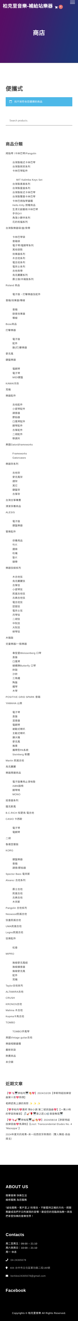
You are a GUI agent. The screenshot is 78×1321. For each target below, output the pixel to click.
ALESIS (10, 512)
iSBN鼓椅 (18, 786)
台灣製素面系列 (21, 184)
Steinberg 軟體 (21, 754)
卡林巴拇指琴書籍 (22, 201)
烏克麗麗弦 (18, 581)
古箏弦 (16, 585)
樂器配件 (11, 395)
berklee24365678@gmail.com (28, 1275)
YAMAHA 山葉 (14, 703)
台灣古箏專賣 (13, 500)
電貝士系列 (18, 266)
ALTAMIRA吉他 (14, 991)
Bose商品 (11, 324)
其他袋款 (17, 249)
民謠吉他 (17, 893)
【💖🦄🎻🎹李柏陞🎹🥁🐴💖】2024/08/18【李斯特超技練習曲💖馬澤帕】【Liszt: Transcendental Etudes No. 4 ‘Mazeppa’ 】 (39, 1124)
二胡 (8, 838)
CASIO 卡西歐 (14, 819)
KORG (9, 850)
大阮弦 (16, 627)
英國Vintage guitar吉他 (19, 1037)
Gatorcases (19, 457)
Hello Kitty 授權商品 (24, 205)
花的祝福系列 (20, 222)
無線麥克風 (18, 971)
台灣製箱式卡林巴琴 (24, 162)
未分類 (9, 1062)
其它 (15, 485)
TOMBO (10, 1022)
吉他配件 (17, 404)
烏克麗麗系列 (20, 275)
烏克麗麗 (11, 766)
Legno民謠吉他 (14, 932)
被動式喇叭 (18, 729)
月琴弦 (16, 614)
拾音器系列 (12, 800)
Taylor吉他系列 (14, 985)
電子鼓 (16, 339)
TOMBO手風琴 (21, 1031)
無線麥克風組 (20, 962)
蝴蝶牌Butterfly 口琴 (24, 665)
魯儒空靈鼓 (12, 844)
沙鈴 (15, 674)
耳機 (8, 389)
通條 (15, 549)
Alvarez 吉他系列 (16, 880)
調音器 (16, 413)
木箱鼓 (9, 637)
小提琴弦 (17, 589)
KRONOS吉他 (14, 1004)
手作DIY (17, 213)
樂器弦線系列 (13, 567)
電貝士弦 (17, 610)
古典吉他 (17, 897)
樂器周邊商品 (13, 772)
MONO (16, 794)
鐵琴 (15, 686)
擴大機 (16, 737)
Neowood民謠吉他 (16, 914)
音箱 (15, 309)
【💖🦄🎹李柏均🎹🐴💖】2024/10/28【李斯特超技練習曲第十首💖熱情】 (38, 1095)
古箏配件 (17, 430)
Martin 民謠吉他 (15, 760)
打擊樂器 (11, 330)
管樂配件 (11, 531)
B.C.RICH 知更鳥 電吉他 (20, 812)
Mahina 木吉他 (14, 1010)
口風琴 (16, 661)
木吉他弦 (17, 576)
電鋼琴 (16, 368)
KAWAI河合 (12, 383)
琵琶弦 (16, 606)
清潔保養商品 (13, 506)
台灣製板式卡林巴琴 (24, 192)
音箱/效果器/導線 (15, 300)
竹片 (15, 544)
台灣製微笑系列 (21, 166)
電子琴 (16, 373)
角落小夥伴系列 (21, 217)
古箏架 (16, 494)
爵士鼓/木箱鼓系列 (23, 279)
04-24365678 (18, 1260)
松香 (15, 947)
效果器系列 (18, 254)
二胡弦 (16, 619)
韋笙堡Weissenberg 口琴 (26, 653)
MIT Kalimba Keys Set (29, 179)
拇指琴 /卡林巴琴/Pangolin (21, 153)
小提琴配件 (18, 408)
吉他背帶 (17, 270)
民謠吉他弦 (18, 593)
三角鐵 (16, 678)
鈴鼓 (15, 669)
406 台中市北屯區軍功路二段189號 (30, 1267)
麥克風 (9, 353)
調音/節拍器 (19, 867)
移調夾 (16, 438)
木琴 (15, 690)
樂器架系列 (12, 463)
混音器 (16, 720)
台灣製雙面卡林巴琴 (24, 196)
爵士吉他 (17, 889)
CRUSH (10, 997)
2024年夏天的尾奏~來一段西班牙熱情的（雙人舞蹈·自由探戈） (38, 1136)
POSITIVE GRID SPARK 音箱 (23, 697)
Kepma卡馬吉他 (15, 1016)
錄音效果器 (18, 313)
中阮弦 (16, 623)
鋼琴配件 (17, 425)
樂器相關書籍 (13, 1043)
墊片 (15, 557)
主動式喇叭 (18, 733)
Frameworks (19, 453)
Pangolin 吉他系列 (16, 908)
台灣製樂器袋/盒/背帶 (18, 228)
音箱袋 (16, 241)
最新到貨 (11, 1049)
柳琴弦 (16, 631)
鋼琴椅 (16, 790)
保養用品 (17, 540)
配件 (15, 343)
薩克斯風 (11, 806)
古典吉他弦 (18, 597)
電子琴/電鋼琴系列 (23, 245)
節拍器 (16, 417)
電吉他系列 (18, 262)
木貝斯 (16, 901)
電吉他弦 (17, 602)
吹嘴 (15, 553)
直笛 (15, 657)
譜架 (15, 481)
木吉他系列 (18, 258)
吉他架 (16, 472)
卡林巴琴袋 (18, 237)
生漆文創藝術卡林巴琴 (25, 209)
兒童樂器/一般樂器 (16, 643)
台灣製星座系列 (21, 188)
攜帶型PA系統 (20, 750)
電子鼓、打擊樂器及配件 (26, 294)
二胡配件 (17, 434)
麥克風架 (17, 477)
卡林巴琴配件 (20, 170)
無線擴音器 (18, 967)
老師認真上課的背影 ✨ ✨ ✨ (23, 1103)
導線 (15, 318)
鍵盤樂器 (11, 359)
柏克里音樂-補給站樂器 (28, 6)
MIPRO (10, 953)
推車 (15, 745)
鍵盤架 (16, 489)
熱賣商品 (11, 1055)
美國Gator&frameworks (19, 444)
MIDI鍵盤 (17, 377)
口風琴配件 (18, 421)
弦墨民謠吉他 (13, 920)
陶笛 (15, 682)
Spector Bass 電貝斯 (18, 874)
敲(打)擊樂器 (19, 347)
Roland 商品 (13, 285)
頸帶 (15, 561)
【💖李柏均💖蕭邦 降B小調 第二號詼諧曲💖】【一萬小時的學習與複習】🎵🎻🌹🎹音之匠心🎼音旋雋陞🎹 (38, 1111)
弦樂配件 (11, 938)
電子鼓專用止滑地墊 (24, 781)
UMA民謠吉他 (14, 926)
